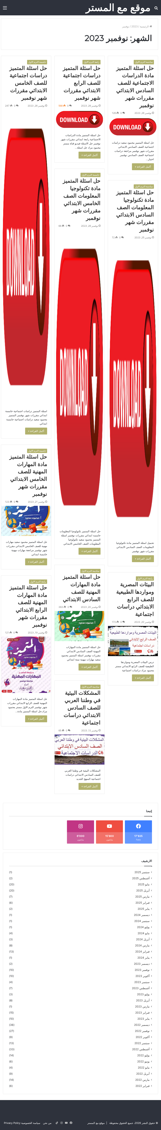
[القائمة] (5, 9)
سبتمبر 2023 (142, 982)
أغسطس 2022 (141, 1049)
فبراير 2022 (142, 1085)
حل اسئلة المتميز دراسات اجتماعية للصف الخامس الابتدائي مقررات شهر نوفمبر (28, 83)
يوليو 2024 (143, 927)
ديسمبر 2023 (142, 963)
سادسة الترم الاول (144, 61)
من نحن (47, 1122)
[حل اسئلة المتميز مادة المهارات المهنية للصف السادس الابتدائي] (79, 626)
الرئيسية (145, 26)
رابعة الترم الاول (91, 61)
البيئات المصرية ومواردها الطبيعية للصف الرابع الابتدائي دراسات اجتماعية (135, 599)
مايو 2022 (144, 1067)
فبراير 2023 (142, 1012)
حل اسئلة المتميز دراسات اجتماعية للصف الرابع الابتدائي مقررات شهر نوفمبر (82, 83)
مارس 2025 (142, 896)
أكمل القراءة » (143, 166)
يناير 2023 (143, 1018)
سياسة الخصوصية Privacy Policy (22, 1122)
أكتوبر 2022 (143, 1037)
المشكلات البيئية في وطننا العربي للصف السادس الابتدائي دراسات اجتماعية (82, 708)
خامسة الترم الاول (37, 61)
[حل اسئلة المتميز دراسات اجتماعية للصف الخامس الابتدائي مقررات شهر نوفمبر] (26, 257)
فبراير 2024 (142, 951)
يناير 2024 (143, 957)
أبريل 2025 (143, 890)
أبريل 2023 (143, 1000)
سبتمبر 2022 (142, 1043)
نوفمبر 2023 (142, 969)
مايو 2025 (144, 884)
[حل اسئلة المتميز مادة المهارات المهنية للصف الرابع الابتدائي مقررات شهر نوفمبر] (26, 665)
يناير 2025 (144, 908)
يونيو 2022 (143, 1061)
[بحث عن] (156, 9)
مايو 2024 (144, 933)
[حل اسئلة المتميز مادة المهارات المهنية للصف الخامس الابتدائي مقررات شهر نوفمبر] (26, 521)
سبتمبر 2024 (142, 921)
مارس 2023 (142, 1006)
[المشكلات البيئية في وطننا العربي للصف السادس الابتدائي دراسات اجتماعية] (79, 749)
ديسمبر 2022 (142, 1024)
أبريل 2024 (143, 939)
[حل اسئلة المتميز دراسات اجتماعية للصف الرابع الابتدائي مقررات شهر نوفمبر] (79, 119)
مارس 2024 (142, 945)
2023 (134, 26)
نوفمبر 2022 (142, 1031)
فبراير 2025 (142, 902)
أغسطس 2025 (141, 878)
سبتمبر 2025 (142, 872)
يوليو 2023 (143, 994)
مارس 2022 (142, 1079)
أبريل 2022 (143, 1073)
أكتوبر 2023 (142, 976)
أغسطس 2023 (141, 988)
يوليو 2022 (143, 1055)
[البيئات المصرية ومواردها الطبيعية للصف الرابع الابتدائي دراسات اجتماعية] (133, 641)
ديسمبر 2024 (142, 914)
